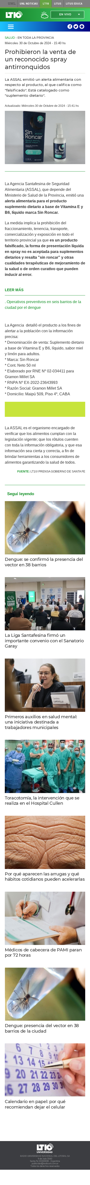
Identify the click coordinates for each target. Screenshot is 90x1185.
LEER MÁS (14, 290)
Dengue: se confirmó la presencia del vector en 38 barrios (44, 562)
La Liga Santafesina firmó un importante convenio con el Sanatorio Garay (44, 641)
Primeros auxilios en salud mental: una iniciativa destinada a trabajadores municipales (41, 722)
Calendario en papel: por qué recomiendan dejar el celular (35, 1104)
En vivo (65, 14)
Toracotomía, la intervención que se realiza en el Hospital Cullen (42, 800)
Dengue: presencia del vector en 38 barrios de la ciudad (42, 1028)
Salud (10, 37)
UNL (12, 3)
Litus (57, 3)
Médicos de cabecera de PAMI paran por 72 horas (43, 952)
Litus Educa (74, 3)
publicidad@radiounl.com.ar (45, 1163)
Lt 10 (14, 14)
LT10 (46, 3)
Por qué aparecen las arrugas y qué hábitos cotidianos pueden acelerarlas (44, 876)
